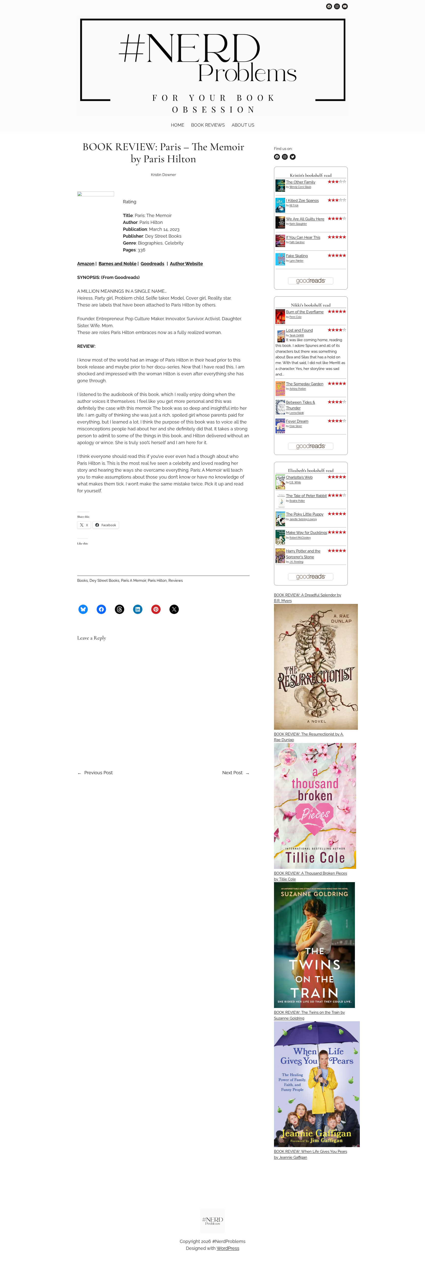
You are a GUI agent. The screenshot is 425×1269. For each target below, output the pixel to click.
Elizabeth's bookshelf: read (311, 470)
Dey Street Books (104, 580)
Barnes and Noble (118, 263)
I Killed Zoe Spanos (302, 200)
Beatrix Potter (297, 500)
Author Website (186, 263)
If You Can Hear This (303, 237)
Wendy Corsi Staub (300, 187)
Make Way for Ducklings (306, 532)
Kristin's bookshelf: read (311, 175)
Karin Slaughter (298, 223)
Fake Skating (297, 256)
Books (82, 580)
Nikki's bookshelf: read (311, 305)
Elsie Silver (295, 426)
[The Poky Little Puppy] (281, 525)
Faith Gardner (297, 242)
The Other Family (300, 182)
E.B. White (295, 482)
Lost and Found (299, 330)
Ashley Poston (297, 388)
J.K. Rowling (296, 561)
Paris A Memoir (133, 580)
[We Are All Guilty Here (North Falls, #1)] (281, 227)
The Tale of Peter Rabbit (306, 496)
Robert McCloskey (300, 537)
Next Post (232, 772)
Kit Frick (293, 205)
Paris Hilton (157, 580)
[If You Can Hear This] (281, 246)
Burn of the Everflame (305, 312)
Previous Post (98, 772)
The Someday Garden (304, 384)
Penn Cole (295, 317)
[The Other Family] (281, 190)
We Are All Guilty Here (305, 219)
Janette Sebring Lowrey (303, 519)
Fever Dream (297, 421)
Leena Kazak (296, 412)
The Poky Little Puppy (304, 514)
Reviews (175, 580)
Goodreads (152, 263)
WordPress (228, 1248)
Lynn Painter (296, 260)
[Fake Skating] (281, 264)
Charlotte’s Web (299, 477)
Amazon (85, 263)
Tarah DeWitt (296, 335)
